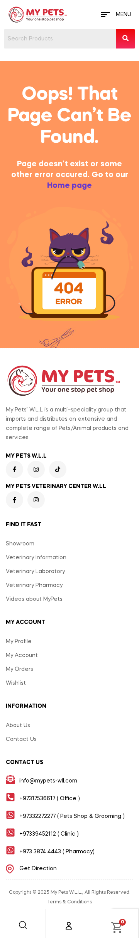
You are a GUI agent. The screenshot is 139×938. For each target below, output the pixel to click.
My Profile (19, 641)
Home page (69, 186)
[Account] (69, 926)
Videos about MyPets (34, 599)
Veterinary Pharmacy (34, 585)
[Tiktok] (57, 469)
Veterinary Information (36, 557)
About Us (18, 725)
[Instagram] (36, 469)
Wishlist (16, 683)
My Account (22, 655)
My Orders (19, 669)
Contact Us (21, 739)
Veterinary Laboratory (35, 571)
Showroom (20, 544)
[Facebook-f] (14, 469)
